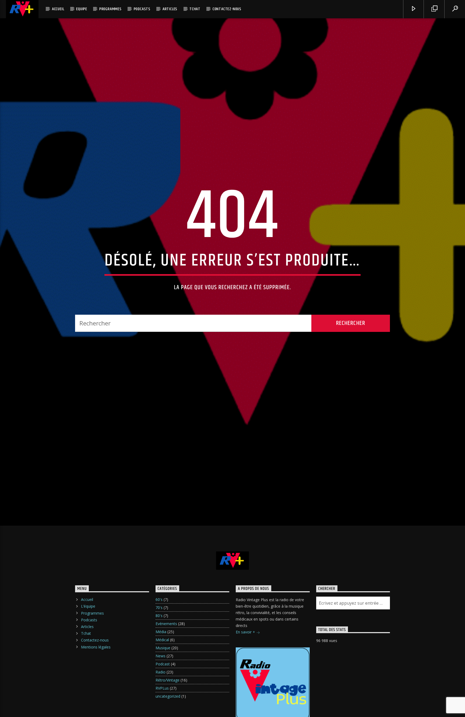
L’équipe (88, 635)
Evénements (166, 652)
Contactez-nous (227, 9)
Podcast (163, 693)
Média (161, 661)
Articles (170, 9)
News (160, 685)
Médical (162, 669)
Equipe (81, 9)
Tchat (194, 9)
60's (159, 628)
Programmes (110, 9)
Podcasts (142, 9)
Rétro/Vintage (167, 709)
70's (159, 636)
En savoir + (246, 661)
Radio (160, 701)
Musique (163, 677)
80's (159, 644)
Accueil (58, 9)
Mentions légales (96, 676)
